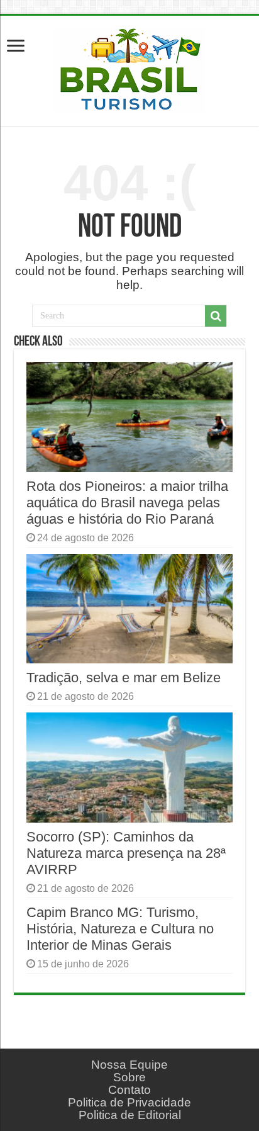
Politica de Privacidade (129, 1102)
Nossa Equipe (129, 1064)
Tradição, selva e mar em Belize (123, 677)
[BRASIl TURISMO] (129, 68)
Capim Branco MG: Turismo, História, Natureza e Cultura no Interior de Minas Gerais (120, 928)
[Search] (215, 316)
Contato (129, 1089)
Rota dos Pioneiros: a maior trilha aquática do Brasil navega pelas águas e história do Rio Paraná (127, 502)
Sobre (129, 1077)
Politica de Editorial (130, 1115)
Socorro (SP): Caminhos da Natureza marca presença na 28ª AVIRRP (126, 853)
